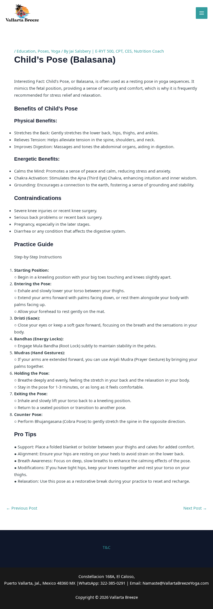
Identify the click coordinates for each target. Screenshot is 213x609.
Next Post (195, 508)
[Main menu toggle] (201, 13)
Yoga (55, 51)
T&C (106, 547)
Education (26, 51)
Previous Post (21, 508)
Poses (43, 51)
